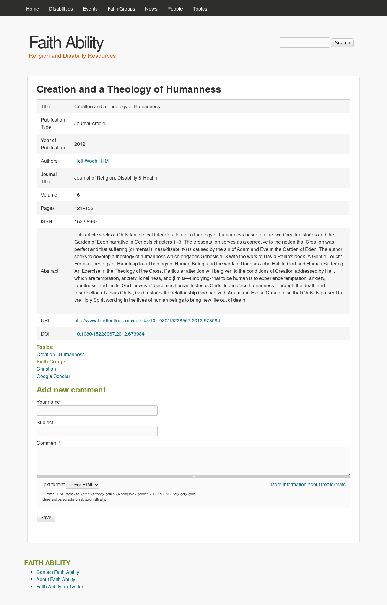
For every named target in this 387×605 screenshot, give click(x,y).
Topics (200, 8)
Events (90, 8)
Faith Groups (121, 8)
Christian (46, 368)
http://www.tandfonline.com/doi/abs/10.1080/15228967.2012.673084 (147, 320)
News (151, 8)
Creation (46, 354)
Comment (48, 442)
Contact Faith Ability (57, 571)
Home (32, 8)
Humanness (72, 354)
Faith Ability (66, 41)
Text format (53, 484)
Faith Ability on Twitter (59, 586)
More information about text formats (308, 484)
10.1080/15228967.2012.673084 (109, 333)
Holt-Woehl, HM (91, 160)
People (175, 8)
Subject (45, 422)
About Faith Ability (55, 579)
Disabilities (61, 8)
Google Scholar (53, 375)
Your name (48, 401)
